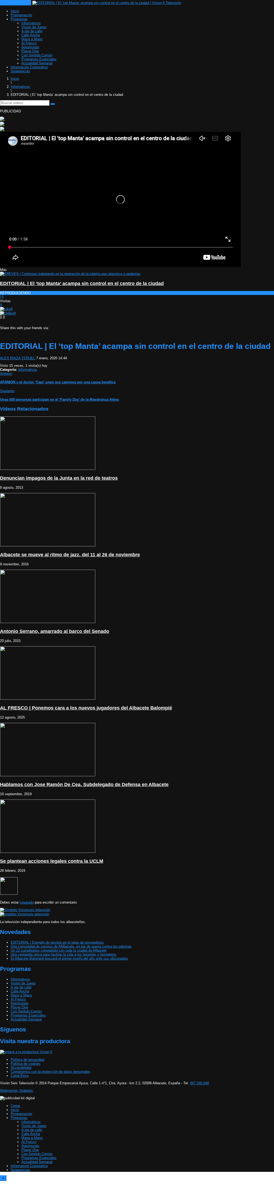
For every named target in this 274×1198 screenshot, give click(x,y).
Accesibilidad (21, 1068)
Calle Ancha (30, 35)
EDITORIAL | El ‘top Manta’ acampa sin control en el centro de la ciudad (82, 283)
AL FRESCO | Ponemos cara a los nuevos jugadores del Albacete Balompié (86, 708)
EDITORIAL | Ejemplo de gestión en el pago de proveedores (57, 942)
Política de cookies (25, 1064)
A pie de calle (31, 31)
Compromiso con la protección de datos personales (50, 1072)
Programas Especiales (38, 59)
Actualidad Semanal (36, 63)
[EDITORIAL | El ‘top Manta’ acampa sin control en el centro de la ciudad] (70, 274)
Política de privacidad (27, 1060)
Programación (21, 15)
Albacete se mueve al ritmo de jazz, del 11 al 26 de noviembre (70, 554)
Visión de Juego (33, 27)
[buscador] (53, 104)
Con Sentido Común (36, 55)
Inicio (15, 11)
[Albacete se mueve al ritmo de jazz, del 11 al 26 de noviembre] (47, 545)
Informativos (31, 23)
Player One (30, 51)
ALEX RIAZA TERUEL (17, 358)
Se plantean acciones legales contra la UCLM (51, 861)
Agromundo (30, 47)
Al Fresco (28, 43)
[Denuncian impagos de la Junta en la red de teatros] (47, 469)
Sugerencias (20, 71)
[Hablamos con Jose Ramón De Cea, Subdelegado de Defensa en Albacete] (47, 775)
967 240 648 (199, 1083)
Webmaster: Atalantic (16, 1091)
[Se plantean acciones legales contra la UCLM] (47, 852)
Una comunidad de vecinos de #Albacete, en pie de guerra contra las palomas (71, 946)
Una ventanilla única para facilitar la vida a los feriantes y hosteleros (63, 954)
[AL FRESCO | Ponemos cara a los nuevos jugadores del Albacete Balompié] (47, 698)
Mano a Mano (32, 39)
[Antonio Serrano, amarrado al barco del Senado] (47, 622)
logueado (27, 902)
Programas (19, 19)
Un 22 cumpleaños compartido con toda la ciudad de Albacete (58, 950)
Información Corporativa (29, 67)
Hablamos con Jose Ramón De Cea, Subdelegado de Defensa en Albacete (84, 784)
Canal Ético (20, 1076)
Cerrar (15, 1106)
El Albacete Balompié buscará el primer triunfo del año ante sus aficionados (69, 958)
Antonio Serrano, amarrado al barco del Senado (54, 631)
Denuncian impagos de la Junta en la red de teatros (59, 478)
